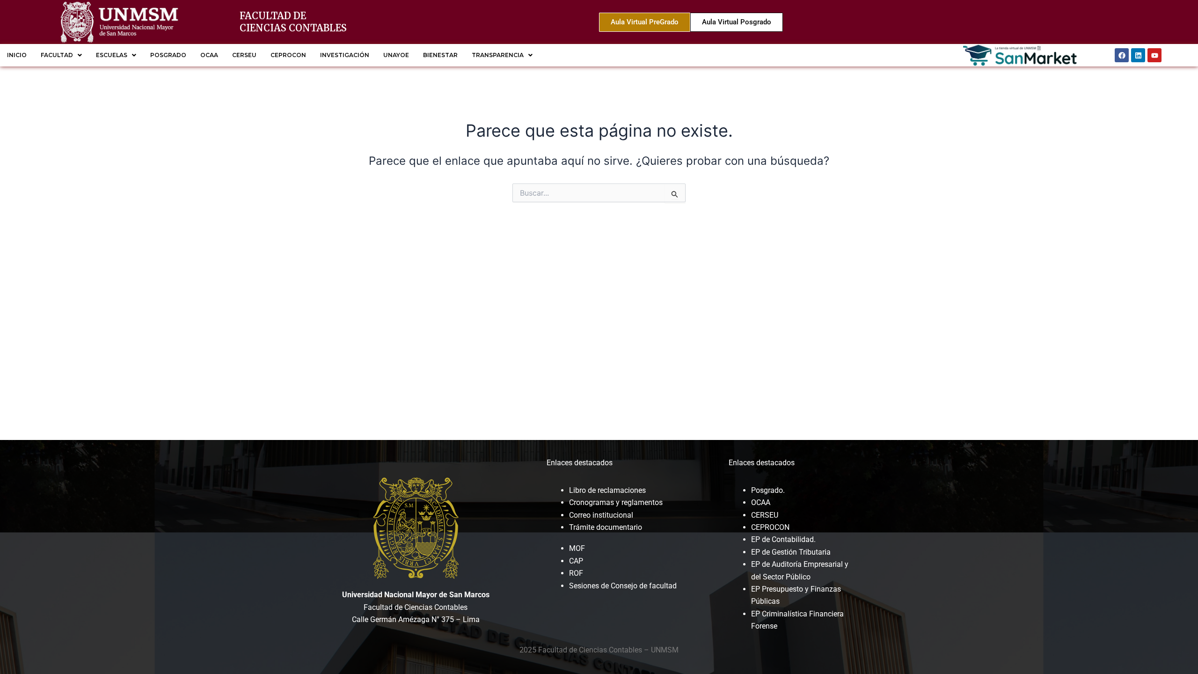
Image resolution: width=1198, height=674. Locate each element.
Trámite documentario (605, 527)
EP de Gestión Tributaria (791, 552)
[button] (61, 55)
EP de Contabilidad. (783, 539)
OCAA (209, 55)
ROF (576, 573)
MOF (577, 548)
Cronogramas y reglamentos (616, 502)
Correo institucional (601, 515)
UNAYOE (396, 55)
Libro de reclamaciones (607, 490)
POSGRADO (168, 55)
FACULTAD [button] (57, 55)
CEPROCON (288, 55)
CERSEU (244, 55)
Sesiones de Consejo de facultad (623, 585)
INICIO (17, 55)
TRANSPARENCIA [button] (498, 55)
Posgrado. (768, 490)
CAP (576, 561)
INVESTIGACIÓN (344, 55)
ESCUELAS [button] (111, 55)
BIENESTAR (440, 55)
